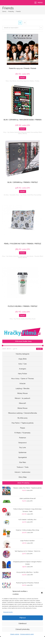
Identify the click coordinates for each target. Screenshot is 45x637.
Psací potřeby (34, 132)
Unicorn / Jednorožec (22, 472)
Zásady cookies (14, 634)
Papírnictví (26, 81)
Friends (18, 11)
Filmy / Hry (9, 81)
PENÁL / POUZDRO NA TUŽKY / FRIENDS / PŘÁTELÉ (22, 244)
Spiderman (22, 452)
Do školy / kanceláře (9, 195)
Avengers (22, 369)
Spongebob (22, 457)
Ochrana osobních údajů (27, 634)
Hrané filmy (20, 81)
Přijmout (22, 618)
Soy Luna (22, 447)
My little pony (23, 418)
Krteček (22, 383)
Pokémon (22, 438)
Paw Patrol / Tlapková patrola (22, 423)
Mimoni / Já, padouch (22, 398)
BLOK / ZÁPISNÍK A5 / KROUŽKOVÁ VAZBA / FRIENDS (22, 120)
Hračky (22, 319)
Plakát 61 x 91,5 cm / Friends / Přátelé (22, 68)
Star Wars (22, 462)
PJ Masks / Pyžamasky (22, 433)
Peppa (22, 428)
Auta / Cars (22, 364)
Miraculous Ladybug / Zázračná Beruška (22, 413)
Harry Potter (22, 373)
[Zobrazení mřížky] (20, 22)
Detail (22, 77)
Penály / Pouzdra (34, 256)
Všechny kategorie (22, 354)
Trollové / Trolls (22, 467)
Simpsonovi (22, 442)
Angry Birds (23, 359)
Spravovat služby (8, 612)
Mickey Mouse (22, 393)
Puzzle (33, 319)
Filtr (39, 349)
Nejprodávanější (25, 132)
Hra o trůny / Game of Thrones (22, 378)
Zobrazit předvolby (22, 629)
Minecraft (22, 403)
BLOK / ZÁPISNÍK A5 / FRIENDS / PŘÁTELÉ (23, 182)
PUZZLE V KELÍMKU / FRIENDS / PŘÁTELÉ (22, 306)
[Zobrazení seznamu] (25, 22)
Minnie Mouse (22, 408)
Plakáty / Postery (34, 81)
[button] (42, 593)
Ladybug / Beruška (22, 388)
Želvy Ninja (22, 477)
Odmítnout (22, 623)
